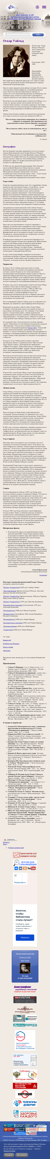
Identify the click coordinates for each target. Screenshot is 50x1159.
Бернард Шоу (32, 328)
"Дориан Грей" (8, 630)
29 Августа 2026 (25, 957)
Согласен (8, 1155)
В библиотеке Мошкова (11, 644)
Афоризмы (6, 650)
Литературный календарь (25, 953)
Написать (25, 938)
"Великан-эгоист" (9, 614)
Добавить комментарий (16, 848)
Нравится (6, 842)
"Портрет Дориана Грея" (11, 587)
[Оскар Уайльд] (16, 76)
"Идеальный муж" (9, 610)
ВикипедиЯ (7, 640)
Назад (5, 844)
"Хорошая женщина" (10, 626)
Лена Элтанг (25, 960)
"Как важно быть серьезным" (13, 605)
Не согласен (21, 1155)
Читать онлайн (8, 647)
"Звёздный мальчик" (10, 591)
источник (43, 575)
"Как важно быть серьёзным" (13, 623)
